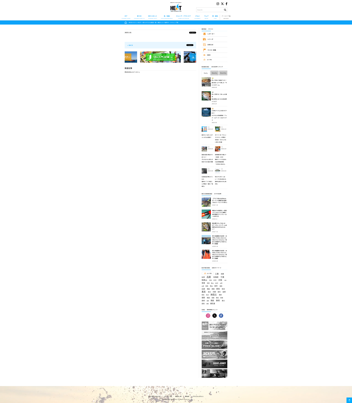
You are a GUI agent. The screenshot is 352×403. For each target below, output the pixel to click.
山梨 (203, 286)
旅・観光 (215, 17)
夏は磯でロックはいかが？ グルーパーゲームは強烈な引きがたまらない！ (219, 226)
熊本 (203, 295)
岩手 (216, 286)
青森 (212, 300)
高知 (203, 303)
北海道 (215, 277)
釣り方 (139, 17)
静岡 (218, 300)
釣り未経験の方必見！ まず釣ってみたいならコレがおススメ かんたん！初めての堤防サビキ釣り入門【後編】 (219, 240)
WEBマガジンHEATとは (154, 396)
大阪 (220, 280)
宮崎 (208, 283)
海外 (219, 292)
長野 (208, 300)
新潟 (223, 289)
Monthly (223, 73)
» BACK (130, 45)
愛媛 (213, 289)
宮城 (203, 283)
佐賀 (203, 277)
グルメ (197, 17)
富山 (212, 283)
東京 (204, 291)
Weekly (214, 73)
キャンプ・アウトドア (183, 17)
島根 (221, 286)
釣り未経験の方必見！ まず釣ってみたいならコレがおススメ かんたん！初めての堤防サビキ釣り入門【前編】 (219, 254)
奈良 (225, 280)
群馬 (217, 297)
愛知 (218, 289)
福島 (208, 297)
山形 (221, 283)
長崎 (203, 300)
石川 (207, 295)
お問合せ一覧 (178, 396)
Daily (206, 73)
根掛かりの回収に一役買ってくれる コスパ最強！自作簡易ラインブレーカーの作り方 (219, 213)
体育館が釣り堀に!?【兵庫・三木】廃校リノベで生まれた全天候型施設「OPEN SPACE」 (220, 159)
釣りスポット (152, 17)
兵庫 (209, 277)
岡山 (211, 286)
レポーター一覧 (168, 396)
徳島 (208, 289)
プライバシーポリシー (198, 396)
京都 (222, 274)
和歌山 (204, 280)
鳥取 (207, 303)
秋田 (213, 297)
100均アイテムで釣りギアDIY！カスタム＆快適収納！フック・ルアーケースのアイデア (219, 115)
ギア (126, 17)
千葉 (222, 277)
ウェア (206, 17)
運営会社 (187, 396)
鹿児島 (212, 303)
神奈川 (214, 294)
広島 (203, 289)
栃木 (209, 291)
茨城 (221, 297)
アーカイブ (225, 17)
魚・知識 (167, 17)
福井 (220, 295)
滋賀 (224, 292)
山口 (216, 283)
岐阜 (207, 286)
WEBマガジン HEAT (135, 22)
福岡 (203, 297)
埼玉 (210, 280)
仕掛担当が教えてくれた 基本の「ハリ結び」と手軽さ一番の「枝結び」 (207, 181)
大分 (215, 280)
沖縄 (214, 292)
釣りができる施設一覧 (149, 22)
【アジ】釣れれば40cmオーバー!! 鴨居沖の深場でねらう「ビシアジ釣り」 (220, 200)
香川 (223, 300)
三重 (217, 274)
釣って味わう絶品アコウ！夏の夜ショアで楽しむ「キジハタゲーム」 (219, 82)
